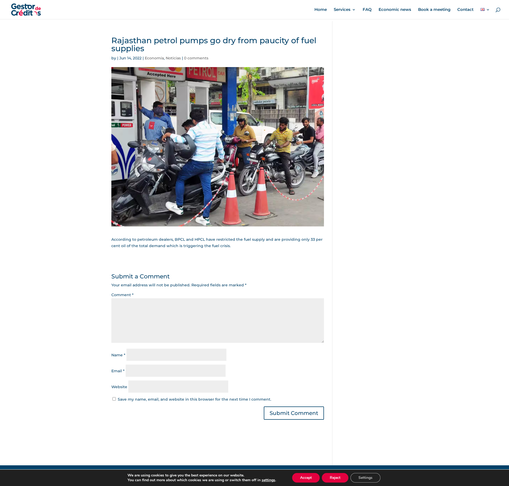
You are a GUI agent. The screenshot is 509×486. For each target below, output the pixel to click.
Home (320, 10)
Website (119, 386)
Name (118, 355)
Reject (335, 477)
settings (268, 480)
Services (342, 10)
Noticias (173, 58)
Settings (365, 477)
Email (118, 371)
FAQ (367, 10)
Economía (154, 58)
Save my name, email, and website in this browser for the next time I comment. (194, 399)
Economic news (395, 10)
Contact (465, 10)
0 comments (196, 58)
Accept (306, 477)
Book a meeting (434, 10)
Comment (122, 294)
